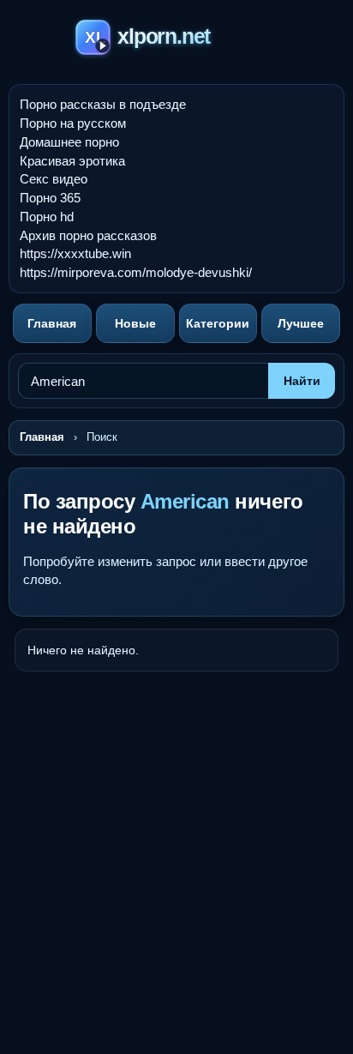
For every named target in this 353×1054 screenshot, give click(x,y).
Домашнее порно (69, 142)
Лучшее (301, 323)
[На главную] (177, 39)
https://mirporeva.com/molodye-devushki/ (136, 272)
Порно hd (47, 216)
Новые (135, 323)
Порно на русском (73, 123)
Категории (217, 323)
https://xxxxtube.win (75, 253)
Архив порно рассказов (88, 235)
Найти (302, 381)
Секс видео (53, 179)
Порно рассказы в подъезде (103, 104)
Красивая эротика (72, 161)
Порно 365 (50, 197)
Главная (51, 323)
